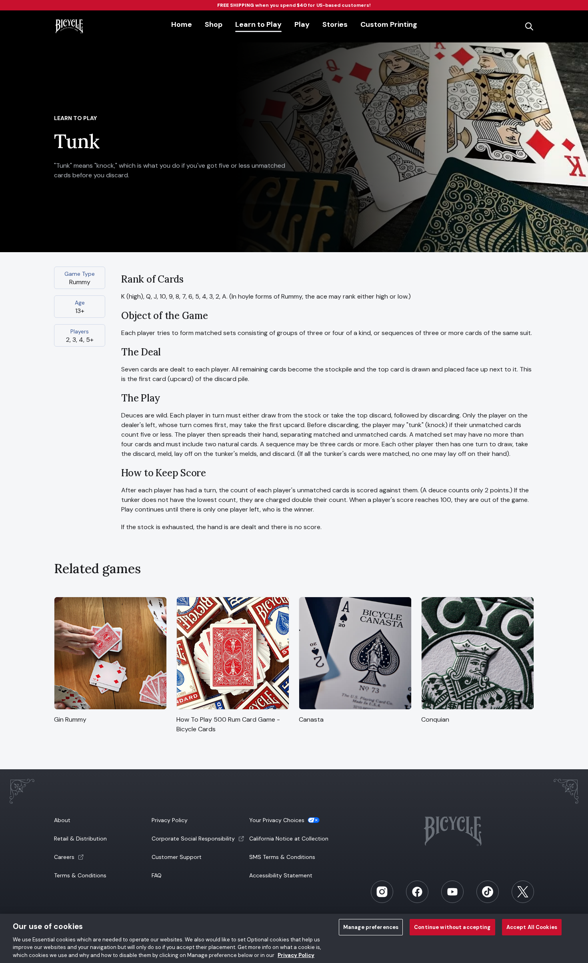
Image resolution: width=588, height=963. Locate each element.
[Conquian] (477, 710)
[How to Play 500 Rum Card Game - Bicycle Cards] (232, 710)
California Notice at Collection (288, 838)
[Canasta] (355, 710)
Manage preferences (370, 927)
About (62, 820)
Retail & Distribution (80, 838)
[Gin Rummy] (110, 710)
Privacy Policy (170, 820)
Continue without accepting (452, 927)
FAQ (157, 875)
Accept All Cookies (531, 927)
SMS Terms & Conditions (282, 857)
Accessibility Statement (280, 875)
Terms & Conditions (80, 875)
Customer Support (177, 857)
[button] (102, 857)
